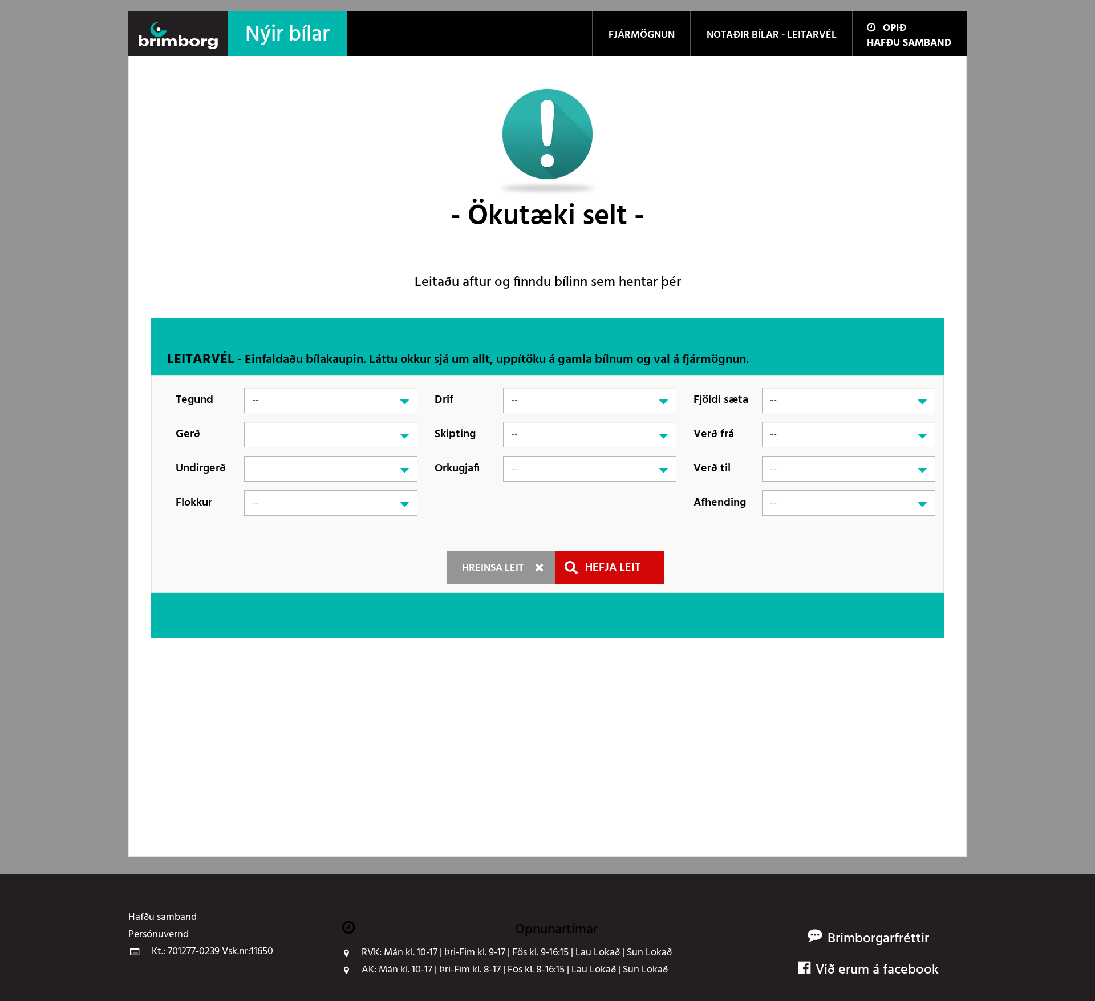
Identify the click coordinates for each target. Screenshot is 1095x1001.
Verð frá (714, 434)
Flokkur (194, 503)
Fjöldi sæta (721, 400)
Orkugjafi (457, 468)
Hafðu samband (909, 43)
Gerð (188, 434)
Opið (894, 28)
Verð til (712, 468)
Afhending (720, 503)
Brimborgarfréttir (878, 939)
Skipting (455, 434)
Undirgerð (201, 468)
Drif (444, 400)
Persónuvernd (158, 934)
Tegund (194, 400)
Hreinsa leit (493, 568)
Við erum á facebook (877, 970)
